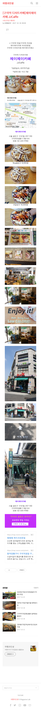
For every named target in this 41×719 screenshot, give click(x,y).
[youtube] (25, 705)
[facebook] (10, 705)
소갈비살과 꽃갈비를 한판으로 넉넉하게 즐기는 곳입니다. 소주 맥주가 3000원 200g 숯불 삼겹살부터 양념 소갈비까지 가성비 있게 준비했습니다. (20, 557)
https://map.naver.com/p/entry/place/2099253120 (18, 535)
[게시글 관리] (14, 570)
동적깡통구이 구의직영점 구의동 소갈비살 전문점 (20, 553)
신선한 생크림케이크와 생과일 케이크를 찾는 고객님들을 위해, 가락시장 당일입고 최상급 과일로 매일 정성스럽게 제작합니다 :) (20, 542)
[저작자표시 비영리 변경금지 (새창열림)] (29, 570)
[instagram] (20, 705)
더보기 (36, 587)
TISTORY (20, 695)
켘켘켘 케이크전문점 (16, 538)
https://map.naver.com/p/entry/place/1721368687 (18, 550)
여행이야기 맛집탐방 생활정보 (14, 649)
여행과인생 (8, 3)
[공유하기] (11, 570)
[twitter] (15, 705)
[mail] (30, 705)
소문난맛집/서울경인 (9, 20)
